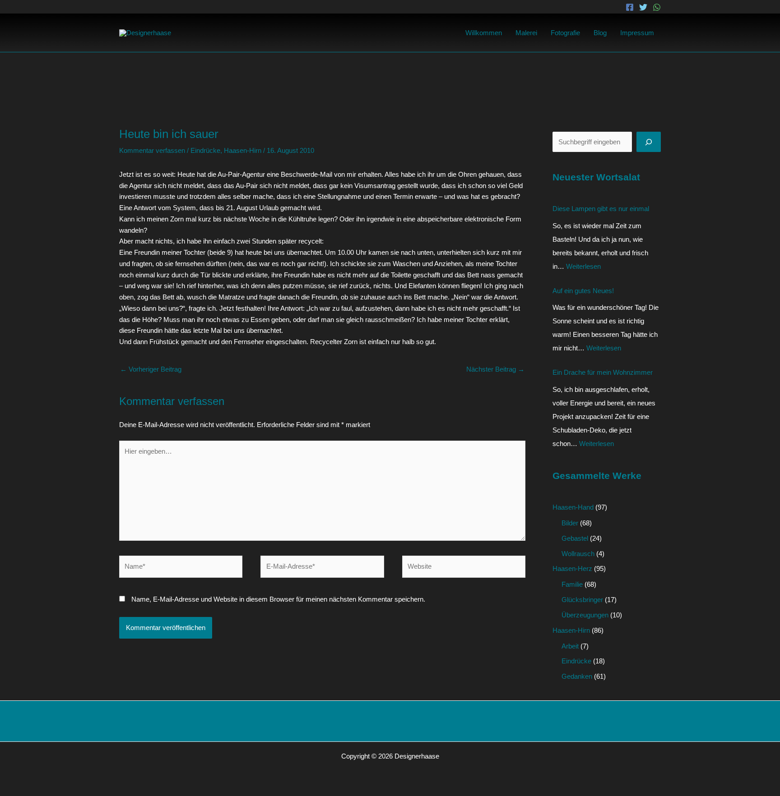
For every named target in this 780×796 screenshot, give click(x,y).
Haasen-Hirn (242, 150)
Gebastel (575, 538)
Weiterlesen (583, 266)
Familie (572, 584)
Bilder (570, 523)
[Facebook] (630, 7)
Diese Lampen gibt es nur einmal (600, 208)
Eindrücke (205, 150)
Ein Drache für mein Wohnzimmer (602, 372)
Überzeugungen (585, 615)
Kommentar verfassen (152, 150)
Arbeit (570, 646)
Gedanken (577, 676)
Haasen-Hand (573, 507)
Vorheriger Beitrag (150, 369)
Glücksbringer (582, 599)
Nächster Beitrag (495, 369)
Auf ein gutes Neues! (583, 290)
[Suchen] (648, 142)
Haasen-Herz (572, 568)
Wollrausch (578, 553)
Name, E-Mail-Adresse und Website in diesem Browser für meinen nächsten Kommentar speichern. (278, 599)
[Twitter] (643, 7)
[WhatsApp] (657, 7)
